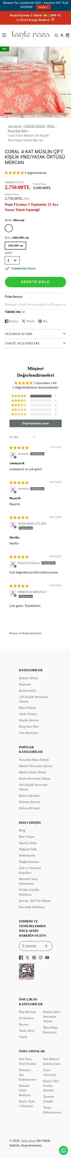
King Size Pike (29, 726)
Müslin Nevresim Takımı (35, 766)
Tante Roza (28, 1140)
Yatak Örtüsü (27, 714)
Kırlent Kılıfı (27, 690)
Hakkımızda (27, 855)
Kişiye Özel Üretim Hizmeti (51, 1085)
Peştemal (25, 684)
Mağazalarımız (29, 862)
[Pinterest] (34, 957)
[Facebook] (21, 957)
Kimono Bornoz (29, 802)
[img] (19, 448)
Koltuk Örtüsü (28, 678)
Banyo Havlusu (29, 795)
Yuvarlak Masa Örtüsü (34, 760)
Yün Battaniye (28, 733)
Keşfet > (43, 7)
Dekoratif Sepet (29, 808)
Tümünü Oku (13, 312)
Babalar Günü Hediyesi (25, 1090)
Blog (22, 830)
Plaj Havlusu (27, 1012)
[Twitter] (27, 957)
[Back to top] (63, 1140)
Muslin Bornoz (29, 720)
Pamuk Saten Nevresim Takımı (51, 1016)
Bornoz (24, 1024)
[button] (8, 113)
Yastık (23, 1037)
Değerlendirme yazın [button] (35, 423)
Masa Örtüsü (27, 708)
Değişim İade (28, 849)
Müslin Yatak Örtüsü (32, 772)
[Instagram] (40, 957)
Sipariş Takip (28, 843)
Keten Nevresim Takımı (35, 778)
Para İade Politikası (32, 907)
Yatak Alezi (26, 1030)
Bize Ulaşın (26, 836)
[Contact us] (63, 1150)
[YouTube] (47, 957)
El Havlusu (26, 1018)
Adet (8, 252)
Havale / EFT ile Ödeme (35, 901)
